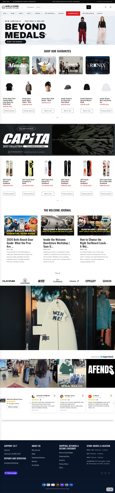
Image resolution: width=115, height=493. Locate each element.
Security (62, 460)
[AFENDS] (17, 65)
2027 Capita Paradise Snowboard (7, 181)
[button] (14, 373)
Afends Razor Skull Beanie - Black (48, 99)
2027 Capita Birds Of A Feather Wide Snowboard (106, 181)
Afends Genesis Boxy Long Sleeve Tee (105, 100)
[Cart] (110, 7)
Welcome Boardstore (55, 488)
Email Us (7, 450)
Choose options (9, 111)
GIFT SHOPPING (49, 13)
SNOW (12, 13)
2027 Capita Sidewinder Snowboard (65, 181)
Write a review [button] (13, 407)
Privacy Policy (63, 464)
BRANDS (61, 13)
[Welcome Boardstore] (12, 7)
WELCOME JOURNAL (88, 13)
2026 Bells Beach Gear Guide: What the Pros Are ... (20, 243)
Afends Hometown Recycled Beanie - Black (86, 100)
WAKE (20, 13)
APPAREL (37, 13)
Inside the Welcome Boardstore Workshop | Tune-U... (56, 243)
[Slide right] (61, 117)
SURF (4, 13)
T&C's (61, 467)
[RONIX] (98, 65)
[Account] (105, 7)
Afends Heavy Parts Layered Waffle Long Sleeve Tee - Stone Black (9, 101)
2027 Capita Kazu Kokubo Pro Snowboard (47, 181)
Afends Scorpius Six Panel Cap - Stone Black (66, 100)
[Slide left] (54, 117)
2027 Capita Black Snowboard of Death (28, 181)
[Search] (88, 7)
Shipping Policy (64, 456)
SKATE (29, 13)
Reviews (34, 461)
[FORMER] (71, 65)
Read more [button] (91, 410)
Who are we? (36, 450)
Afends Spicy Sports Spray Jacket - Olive (26, 100)
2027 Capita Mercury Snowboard (84, 181)
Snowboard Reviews (38, 457)
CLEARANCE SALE (73, 13)
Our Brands (35, 465)
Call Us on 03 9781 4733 (12, 454)
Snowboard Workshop (11, 463)
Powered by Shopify (64, 488)
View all (57, 273)
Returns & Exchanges (66, 452)
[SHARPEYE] (44, 65)
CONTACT (100, 13)
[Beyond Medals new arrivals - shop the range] (57, 30)
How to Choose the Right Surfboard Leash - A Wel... (94, 243)
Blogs (33, 454)
